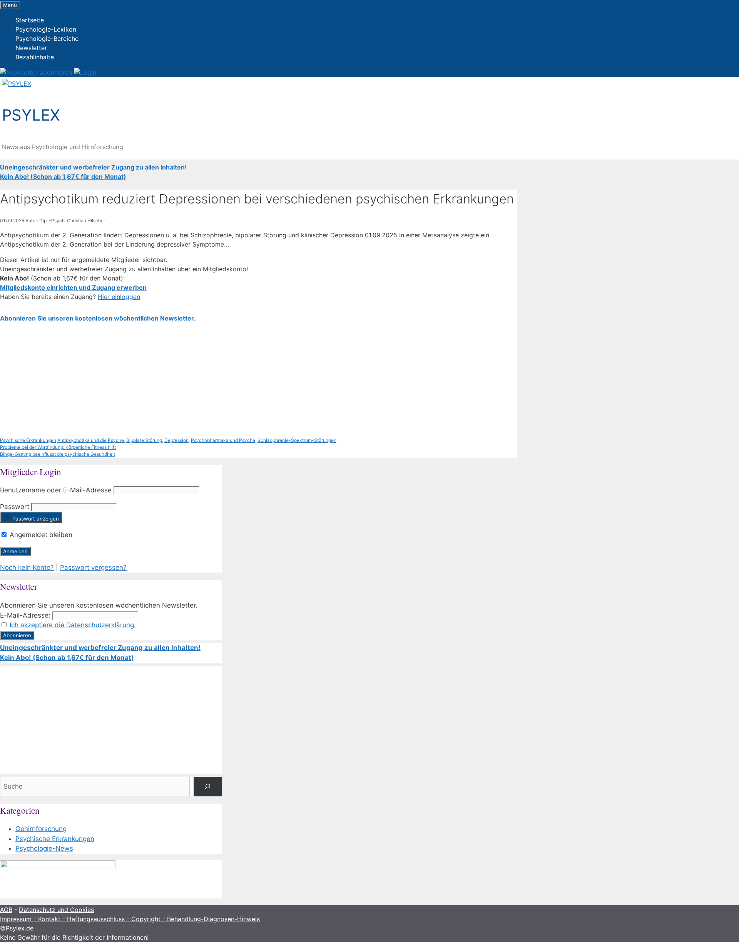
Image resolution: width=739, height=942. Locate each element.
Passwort (14, 506)
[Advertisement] (231, 380)
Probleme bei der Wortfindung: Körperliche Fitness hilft (58, 447)
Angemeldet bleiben (40, 535)
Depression (176, 440)
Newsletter (31, 48)
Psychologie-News (44, 848)
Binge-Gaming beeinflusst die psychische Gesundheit (57, 454)
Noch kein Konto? (27, 567)
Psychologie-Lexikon (45, 29)
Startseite (29, 20)
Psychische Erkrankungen (28, 440)
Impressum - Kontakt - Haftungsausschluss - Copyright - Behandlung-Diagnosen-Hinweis (130, 919)
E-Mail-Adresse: (25, 615)
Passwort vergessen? (93, 567)
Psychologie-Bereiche (47, 38)
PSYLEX (31, 115)
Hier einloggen (119, 297)
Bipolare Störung (144, 440)
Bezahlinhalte (34, 57)
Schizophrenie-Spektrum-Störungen (296, 440)
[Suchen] (208, 786)
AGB (6, 909)
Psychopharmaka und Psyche (223, 440)
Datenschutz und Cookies (56, 909)
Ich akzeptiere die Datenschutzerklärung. (73, 625)
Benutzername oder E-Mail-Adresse (56, 490)
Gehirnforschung (41, 829)
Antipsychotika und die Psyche (90, 440)
